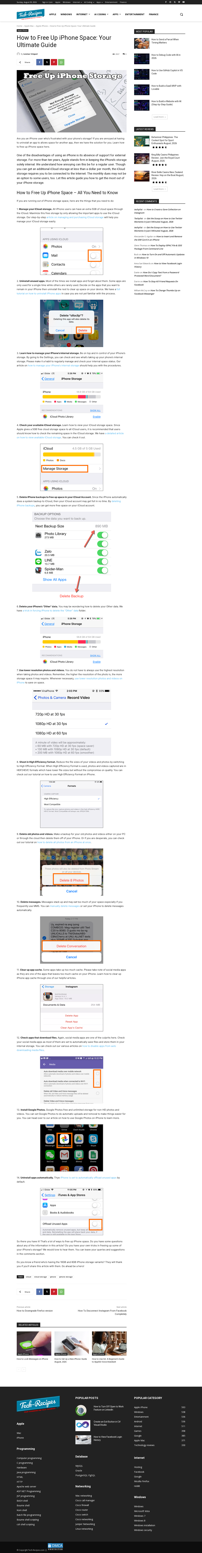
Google (138, 1476)
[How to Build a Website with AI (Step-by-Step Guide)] (141, 105)
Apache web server (26, 1486)
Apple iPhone (42, 26)
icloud (28, 1277)
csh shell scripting (26, 1524)
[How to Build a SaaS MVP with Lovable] (141, 89)
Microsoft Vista (142, 1511)
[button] (181, 14)
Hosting (138, 1467)
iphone (53, 1277)
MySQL (79, 1465)
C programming (25, 1462)
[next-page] (24, 1369)
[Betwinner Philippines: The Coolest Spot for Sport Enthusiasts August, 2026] (141, 141)
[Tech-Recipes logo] (31, 14)
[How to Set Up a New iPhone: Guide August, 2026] (71, 1343)
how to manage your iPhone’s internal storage (54, 365)
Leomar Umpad (30, 54)
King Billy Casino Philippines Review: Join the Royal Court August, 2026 (166, 157)
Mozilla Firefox (141, 1481)
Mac (19, 1432)
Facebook (139, 1471)
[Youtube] (183, 2)
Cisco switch (81, 1514)
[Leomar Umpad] (19, 54)
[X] (175, 2)
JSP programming (26, 1495)
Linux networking (84, 1528)
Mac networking (83, 1495)
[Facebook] (166, 2)
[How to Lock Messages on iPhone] (34, 1343)
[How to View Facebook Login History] (83, 1439)
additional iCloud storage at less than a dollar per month (73, 169)
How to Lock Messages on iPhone (32, 1359)
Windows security (143, 1530)
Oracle (78, 1470)
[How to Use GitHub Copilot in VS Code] (141, 74)
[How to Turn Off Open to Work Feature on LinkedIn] (80, 1410)
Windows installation (144, 1525)
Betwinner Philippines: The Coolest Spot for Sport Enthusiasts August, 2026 (165, 140)
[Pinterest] (54, 62)
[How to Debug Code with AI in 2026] (141, 59)
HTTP (20, 1481)
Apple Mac (29, 26)
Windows (138, 1506)
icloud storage (40, 1277)
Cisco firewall (82, 1505)
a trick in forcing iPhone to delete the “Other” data (51, 610)
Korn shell (22, 1510)
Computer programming (29, 1458)
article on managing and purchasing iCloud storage (75, 217)
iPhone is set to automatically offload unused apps (88, 1177)
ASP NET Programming (29, 1491)
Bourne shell (23, 1505)
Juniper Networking (85, 1524)
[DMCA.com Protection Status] (55, 1550)
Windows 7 (139, 1515)
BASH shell (22, 1500)
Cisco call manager (85, 1500)
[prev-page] (19, 1369)
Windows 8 (139, 1520)
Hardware (22, 1467)
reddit (137, 1486)
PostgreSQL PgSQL (85, 1475)
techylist (138, 209)
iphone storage (66, 1277)
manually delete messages (65, 905)
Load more (159, 117)
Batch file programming (29, 1514)
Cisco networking (84, 1519)
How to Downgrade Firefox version (35, 1310)
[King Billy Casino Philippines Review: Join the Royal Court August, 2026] (141, 158)
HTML (20, 1477)
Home (19, 26)
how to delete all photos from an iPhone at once (64, 842)
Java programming (26, 1472)
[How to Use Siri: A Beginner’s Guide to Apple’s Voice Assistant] (109, 1343)
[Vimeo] (179, 2)
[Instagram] (170, 2)
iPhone (20, 1437)
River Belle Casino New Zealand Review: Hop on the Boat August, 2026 (168, 175)
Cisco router (81, 1509)
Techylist (138, 218)
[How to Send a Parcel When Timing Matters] (141, 43)
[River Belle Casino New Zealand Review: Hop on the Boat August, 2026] (141, 176)
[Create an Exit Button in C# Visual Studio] (82, 1425)
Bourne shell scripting (28, 1519)
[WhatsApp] (61, 62)
